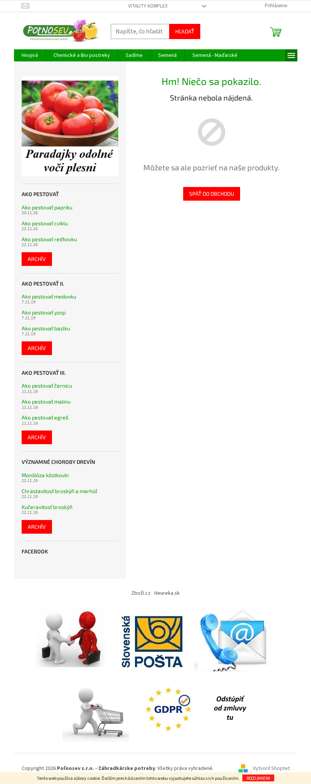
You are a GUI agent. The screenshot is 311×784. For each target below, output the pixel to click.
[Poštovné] (152, 638)
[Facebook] (230, 708)
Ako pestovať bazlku (46, 328)
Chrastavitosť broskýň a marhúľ (59, 491)
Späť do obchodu (211, 193)
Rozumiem (258, 778)
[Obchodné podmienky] (73, 638)
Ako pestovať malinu (46, 401)
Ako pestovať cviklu (45, 223)
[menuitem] (30, 55)
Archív (37, 259)
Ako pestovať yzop (44, 312)
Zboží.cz (141, 593)
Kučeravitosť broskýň (47, 507)
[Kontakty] (234, 638)
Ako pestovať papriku (47, 207)
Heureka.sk (167, 593)
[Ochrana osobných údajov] (170, 708)
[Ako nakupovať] (96, 708)
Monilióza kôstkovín (45, 475)
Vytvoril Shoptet (271, 768)
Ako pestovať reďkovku (49, 239)
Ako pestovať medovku (49, 296)
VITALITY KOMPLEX (148, 6)
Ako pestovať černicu (47, 385)
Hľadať (184, 31)
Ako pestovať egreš (45, 417)
